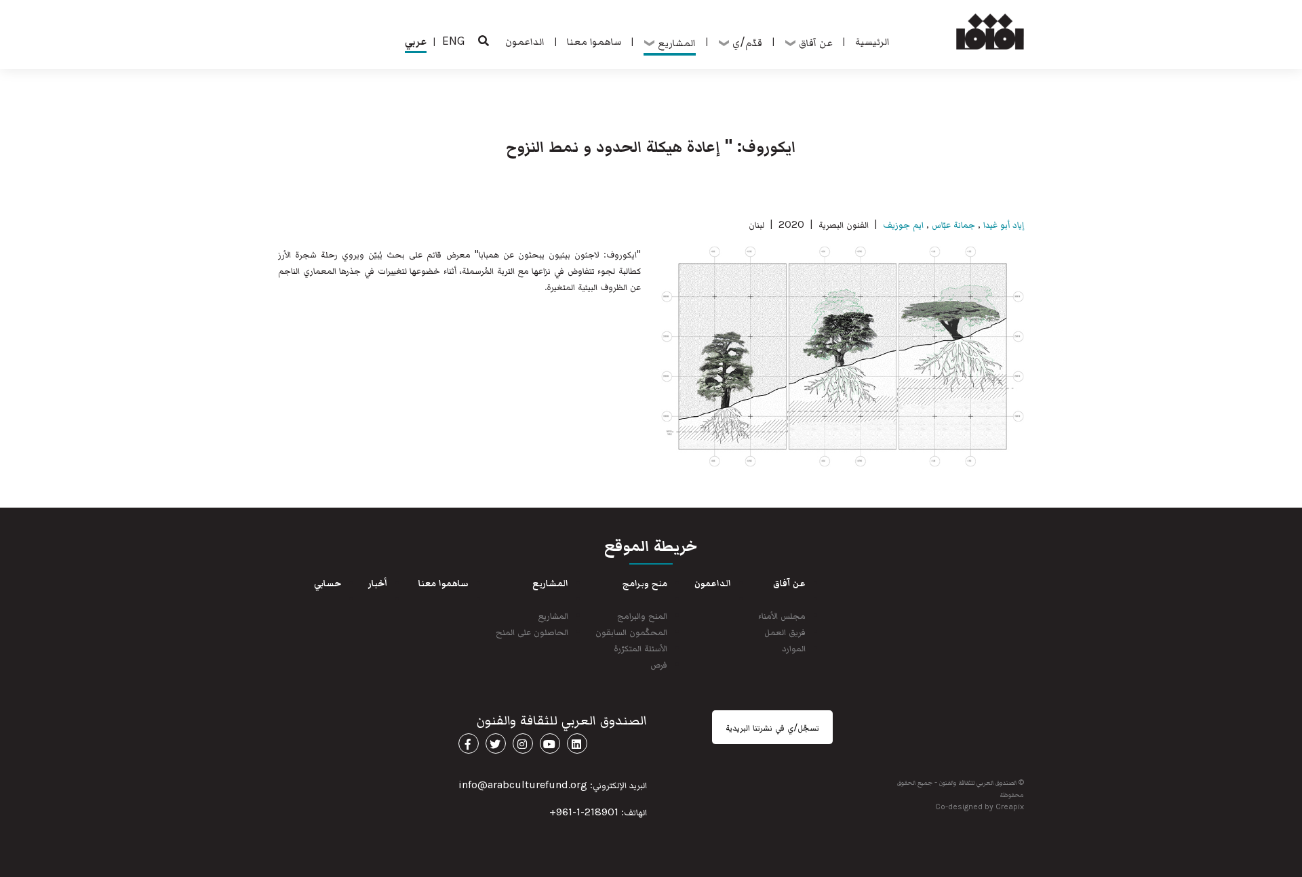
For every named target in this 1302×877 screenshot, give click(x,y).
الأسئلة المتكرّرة (640, 647)
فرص (658, 663)
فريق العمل (785, 631)
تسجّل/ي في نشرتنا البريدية (772, 727)
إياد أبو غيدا (1002, 224)
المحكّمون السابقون (631, 631)
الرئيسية (872, 40)
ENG (453, 40)
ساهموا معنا (594, 40)
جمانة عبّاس (953, 224)
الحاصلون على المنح (532, 631)
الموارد (794, 647)
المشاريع (553, 615)
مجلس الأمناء (782, 615)
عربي (416, 40)
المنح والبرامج (642, 615)
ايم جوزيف (903, 224)
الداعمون (525, 40)
